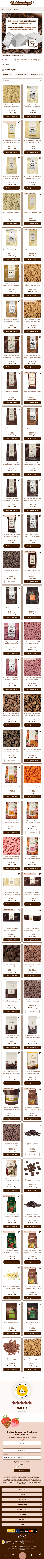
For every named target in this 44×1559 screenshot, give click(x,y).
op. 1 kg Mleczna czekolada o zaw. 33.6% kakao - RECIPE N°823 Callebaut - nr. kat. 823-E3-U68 (11, 392)
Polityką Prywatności (20, 1479)
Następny (26, 1377)
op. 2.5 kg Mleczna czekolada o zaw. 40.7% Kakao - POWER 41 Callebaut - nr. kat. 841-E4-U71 (32, 428)
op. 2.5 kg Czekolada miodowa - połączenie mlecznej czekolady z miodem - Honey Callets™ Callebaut (11, 786)
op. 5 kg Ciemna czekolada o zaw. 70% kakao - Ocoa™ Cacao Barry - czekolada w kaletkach (11, 1251)
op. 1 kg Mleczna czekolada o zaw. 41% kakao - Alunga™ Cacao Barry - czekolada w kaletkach (32, 1180)
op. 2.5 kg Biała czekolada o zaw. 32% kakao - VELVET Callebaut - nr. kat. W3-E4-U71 (11, 249)
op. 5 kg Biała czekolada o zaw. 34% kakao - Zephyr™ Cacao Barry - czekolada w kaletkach (32, 1287)
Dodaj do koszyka (11, 116)
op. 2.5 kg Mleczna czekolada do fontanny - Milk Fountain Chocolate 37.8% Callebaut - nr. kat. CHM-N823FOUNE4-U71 (11, 1001)
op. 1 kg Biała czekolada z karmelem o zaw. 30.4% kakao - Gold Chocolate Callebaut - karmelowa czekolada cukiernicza (32, 285)
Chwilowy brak (11, 582)
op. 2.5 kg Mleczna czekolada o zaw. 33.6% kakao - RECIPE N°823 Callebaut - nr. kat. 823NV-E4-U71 (32, 356)
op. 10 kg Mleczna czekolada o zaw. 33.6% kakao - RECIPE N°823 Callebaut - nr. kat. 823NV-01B (32, 392)
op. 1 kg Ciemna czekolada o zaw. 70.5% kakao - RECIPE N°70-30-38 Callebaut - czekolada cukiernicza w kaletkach (11, 571)
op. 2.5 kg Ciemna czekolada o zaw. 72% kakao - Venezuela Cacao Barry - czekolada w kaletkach (11, 1180)
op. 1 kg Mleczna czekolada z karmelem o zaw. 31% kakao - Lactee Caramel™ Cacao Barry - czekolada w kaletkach (11, 1359)
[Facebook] (20, 1537)
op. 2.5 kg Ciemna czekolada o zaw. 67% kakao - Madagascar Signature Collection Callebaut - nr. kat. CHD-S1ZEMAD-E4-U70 (32, 607)
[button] (31, 1556)
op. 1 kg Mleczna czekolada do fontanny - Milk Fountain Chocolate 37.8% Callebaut (32, 965)
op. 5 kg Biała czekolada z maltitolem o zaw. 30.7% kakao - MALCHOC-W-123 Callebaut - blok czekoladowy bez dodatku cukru (11, 893)
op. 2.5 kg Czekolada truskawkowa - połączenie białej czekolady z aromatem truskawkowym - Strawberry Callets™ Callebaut (32, 858)
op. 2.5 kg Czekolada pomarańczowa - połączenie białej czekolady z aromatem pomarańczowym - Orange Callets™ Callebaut (12, 822)
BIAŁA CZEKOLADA (7, 74)
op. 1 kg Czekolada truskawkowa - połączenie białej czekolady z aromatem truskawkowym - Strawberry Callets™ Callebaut (11, 858)
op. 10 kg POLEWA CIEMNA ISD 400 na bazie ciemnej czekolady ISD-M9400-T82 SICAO (11, 965)
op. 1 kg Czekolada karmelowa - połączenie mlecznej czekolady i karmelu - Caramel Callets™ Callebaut (11, 714)
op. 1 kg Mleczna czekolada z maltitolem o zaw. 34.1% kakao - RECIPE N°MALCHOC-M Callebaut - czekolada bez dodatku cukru (11, 428)
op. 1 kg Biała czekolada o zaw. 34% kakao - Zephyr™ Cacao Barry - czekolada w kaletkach (11, 1287)
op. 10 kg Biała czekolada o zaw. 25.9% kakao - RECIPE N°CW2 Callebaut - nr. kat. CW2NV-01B (11, 141)
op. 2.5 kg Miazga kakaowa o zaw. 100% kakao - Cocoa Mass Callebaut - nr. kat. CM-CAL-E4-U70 (11, 1072)
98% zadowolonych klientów (15, 1541)
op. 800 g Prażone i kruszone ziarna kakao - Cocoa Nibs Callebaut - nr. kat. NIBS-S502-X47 (32, 1037)
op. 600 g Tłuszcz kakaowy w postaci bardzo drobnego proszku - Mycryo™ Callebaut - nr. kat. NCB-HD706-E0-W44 (32, 1072)
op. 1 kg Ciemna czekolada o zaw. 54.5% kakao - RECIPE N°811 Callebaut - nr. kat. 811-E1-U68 (11, 499)
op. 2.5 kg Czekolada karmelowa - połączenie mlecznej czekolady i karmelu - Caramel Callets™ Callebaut (32, 750)
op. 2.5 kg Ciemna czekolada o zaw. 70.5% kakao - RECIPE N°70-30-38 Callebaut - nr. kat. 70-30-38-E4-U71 (32, 535)
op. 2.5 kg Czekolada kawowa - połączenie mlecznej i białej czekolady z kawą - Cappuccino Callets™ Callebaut (32, 822)
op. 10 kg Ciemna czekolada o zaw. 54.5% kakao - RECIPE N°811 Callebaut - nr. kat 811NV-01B (11, 535)
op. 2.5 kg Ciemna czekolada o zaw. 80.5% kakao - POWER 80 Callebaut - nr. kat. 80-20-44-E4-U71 (11, 607)
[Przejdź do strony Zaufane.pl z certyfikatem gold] (22, 1390)
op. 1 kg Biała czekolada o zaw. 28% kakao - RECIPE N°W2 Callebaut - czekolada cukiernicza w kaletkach (11, 177)
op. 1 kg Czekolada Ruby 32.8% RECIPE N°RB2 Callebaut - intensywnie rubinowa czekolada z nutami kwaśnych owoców (32, 643)
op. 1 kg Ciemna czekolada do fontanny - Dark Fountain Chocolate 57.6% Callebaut (32, 1001)
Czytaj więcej (6, 64)
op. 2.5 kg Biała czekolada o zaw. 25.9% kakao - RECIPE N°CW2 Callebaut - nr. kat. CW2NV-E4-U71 (32, 106)
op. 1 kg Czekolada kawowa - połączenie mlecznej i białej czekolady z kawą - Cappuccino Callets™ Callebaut (11, 750)
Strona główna (6, 9)
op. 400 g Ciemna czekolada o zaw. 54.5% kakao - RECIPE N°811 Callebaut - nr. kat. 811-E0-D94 (32, 464)
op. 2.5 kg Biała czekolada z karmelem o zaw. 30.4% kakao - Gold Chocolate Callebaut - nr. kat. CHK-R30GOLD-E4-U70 (11, 320)
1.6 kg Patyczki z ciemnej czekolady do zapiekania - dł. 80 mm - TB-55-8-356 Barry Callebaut (32, 929)
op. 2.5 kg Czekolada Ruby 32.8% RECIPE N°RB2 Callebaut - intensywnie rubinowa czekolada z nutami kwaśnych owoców (11, 678)
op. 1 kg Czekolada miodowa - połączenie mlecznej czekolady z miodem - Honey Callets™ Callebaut (32, 714)
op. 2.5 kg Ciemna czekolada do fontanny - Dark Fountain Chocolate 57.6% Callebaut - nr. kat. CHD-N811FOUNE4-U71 (11, 1037)
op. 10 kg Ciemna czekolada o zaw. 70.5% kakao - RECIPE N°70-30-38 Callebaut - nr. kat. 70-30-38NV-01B (32, 571)
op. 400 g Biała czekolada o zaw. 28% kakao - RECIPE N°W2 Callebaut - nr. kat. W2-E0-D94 (32, 141)
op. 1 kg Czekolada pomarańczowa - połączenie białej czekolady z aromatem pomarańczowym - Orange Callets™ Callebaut (32, 786)
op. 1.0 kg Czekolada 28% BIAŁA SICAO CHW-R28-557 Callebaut (11, 213)
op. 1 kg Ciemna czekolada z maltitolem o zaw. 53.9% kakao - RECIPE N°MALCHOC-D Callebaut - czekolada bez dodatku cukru (11, 464)
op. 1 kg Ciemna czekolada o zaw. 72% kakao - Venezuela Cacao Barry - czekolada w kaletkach (32, 1144)
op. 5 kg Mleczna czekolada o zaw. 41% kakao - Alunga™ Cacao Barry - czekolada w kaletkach (12, 1216)
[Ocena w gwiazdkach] (22, 1403)
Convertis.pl (22, 1549)
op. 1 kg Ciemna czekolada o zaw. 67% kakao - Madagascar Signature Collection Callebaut (11, 1144)
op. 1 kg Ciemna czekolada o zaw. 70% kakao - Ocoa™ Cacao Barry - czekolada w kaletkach (32, 1216)
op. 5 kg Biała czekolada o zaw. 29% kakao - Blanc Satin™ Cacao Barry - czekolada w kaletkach (32, 1251)
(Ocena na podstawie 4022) (15, 1543)
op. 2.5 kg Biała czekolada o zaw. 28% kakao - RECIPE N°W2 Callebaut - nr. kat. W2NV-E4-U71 (32, 177)
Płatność (22, 1524)
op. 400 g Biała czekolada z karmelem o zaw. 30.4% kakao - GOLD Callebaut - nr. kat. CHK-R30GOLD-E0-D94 (11, 285)
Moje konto (22, 1500)
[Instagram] (24, 1537)
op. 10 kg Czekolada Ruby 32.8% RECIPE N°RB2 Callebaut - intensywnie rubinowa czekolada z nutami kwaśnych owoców (32, 678)
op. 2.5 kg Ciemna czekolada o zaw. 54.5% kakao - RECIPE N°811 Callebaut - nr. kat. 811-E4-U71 (32, 499)
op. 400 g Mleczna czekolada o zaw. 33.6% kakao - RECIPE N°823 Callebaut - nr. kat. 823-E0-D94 (11, 356)
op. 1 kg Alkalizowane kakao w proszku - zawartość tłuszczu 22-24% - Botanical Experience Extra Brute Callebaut (11, 1323)
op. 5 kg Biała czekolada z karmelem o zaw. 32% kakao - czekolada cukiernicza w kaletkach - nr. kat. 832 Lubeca (32, 1359)
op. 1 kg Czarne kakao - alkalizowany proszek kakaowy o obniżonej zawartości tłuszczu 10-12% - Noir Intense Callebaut (32, 1323)
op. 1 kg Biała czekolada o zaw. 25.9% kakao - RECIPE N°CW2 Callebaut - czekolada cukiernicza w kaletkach (11, 106)
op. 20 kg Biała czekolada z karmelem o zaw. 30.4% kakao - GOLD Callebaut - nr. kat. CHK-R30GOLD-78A (32, 320)
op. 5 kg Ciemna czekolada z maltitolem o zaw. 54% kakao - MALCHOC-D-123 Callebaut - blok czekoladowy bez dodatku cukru (11, 929)
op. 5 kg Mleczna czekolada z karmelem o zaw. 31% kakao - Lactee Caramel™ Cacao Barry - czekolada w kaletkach (32, 1108)
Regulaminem (9, 1479)
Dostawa (22, 1519)
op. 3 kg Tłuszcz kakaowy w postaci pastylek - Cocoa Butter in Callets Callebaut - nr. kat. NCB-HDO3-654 (11, 1108)
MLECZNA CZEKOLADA (21, 74)
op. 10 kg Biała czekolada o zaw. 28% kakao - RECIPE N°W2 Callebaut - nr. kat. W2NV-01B (32, 213)
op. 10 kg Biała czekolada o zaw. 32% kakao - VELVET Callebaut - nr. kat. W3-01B (32, 249)
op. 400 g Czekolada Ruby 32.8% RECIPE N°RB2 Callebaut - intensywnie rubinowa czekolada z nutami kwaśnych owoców (11, 643)
